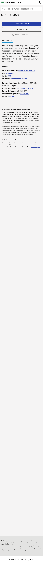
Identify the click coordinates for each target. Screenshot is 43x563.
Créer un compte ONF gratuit (21, 559)
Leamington (10, 73)
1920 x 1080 (24, 94)
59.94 (11, 96)
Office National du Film (18, 79)
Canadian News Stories (26, 71)
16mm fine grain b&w (25, 88)
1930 (9, 76)
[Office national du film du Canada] (10, 2)
